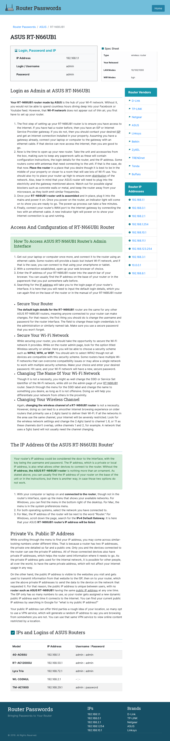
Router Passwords (24, 27)
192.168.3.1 (138, 257)
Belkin (135, 141)
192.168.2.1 (138, 216)
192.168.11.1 (139, 240)
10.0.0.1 (136, 265)
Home (158, 8)
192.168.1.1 (138, 199)
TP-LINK (137, 109)
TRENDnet (138, 158)
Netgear (137, 117)
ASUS (42, 27)
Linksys (136, 133)
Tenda (135, 166)
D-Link (136, 100)
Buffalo (136, 174)
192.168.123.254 (142, 248)
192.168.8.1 (138, 273)
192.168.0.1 (138, 208)
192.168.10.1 (139, 232)
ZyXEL (136, 149)
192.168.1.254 (140, 224)
